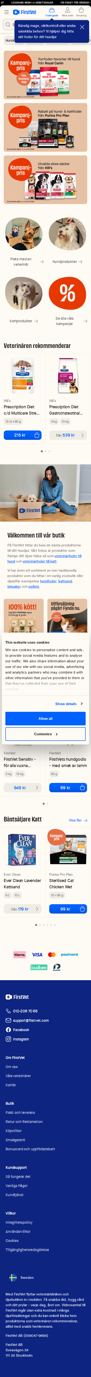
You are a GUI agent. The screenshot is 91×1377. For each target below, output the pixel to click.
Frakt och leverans (20, 1112)
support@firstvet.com (31, 1020)
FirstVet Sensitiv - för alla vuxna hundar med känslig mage (22, 762)
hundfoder (48, 581)
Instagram (21, 1039)
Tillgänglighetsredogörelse (27, 1249)
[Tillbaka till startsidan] (24, 12)
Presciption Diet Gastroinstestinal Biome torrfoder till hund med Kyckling (66, 410)
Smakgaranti (15, 1139)
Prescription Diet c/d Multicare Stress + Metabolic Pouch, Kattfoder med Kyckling (22, 410)
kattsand (65, 581)
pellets (33, 586)
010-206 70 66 (25, 1011)
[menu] (6, 12)
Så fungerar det (18, 1176)
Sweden (27, 1277)
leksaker (14, 586)
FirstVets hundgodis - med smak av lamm (68, 762)
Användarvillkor (18, 1231)
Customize (43, 734)
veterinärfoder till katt (39, 561)
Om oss (12, 1066)
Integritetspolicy (19, 1222)
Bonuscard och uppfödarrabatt (30, 1149)
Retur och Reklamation (24, 1121)
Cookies (12, 1240)
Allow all (45, 719)
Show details (66, 704)
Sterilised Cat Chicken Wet (61, 884)
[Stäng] (82, 27)
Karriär (11, 1085)
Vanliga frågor (17, 1185)
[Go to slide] (42, 451)
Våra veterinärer (18, 1075)
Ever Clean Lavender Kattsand (22, 884)
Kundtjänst (14, 1194)
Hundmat (12, 40)
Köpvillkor (13, 1130)
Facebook (21, 1029)
